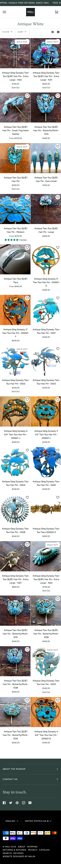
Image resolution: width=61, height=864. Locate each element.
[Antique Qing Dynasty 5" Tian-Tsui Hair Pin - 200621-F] (15, 310)
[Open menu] (8, 12)
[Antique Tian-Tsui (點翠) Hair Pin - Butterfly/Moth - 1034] (15, 712)
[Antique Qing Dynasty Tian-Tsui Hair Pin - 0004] (15, 462)
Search (7, 853)
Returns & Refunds (14, 850)
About (21, 847)
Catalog (44, 850)
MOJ (7, 847)
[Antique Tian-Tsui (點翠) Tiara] (15, 259)
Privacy (32, 850)
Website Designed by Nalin (19, 856)
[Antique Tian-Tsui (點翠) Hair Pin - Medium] (15, 209)
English (11, 821)
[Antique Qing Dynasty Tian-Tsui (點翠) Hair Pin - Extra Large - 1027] (15, 556)
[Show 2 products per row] (58, 32)
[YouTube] (30, 802)
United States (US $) (37, 821)
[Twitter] (10, 802)
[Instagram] (23, 802)
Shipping (32, 847)
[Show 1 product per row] (52, 32)
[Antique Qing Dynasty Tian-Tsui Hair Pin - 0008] (15, 509)
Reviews (19, 853)
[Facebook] (4, 802)
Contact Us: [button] (10, 779)
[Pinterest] (17, 802)
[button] (12, 240)
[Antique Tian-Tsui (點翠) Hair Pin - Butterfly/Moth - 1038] (15, 661)
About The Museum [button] (14, 769)
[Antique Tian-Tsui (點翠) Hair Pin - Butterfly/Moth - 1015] (15, 611)
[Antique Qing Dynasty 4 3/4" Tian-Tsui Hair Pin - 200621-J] (15, 411)
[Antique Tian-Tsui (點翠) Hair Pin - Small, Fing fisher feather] (15, 107)
